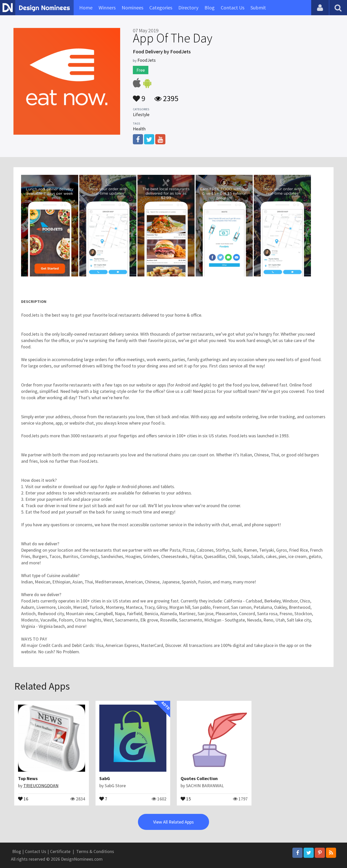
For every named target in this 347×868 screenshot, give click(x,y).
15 (188, 798)
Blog (209, 7)
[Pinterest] (320, 853)
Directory (188, 7)
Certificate (60, 851)
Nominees (132, 7)
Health (139, 129)
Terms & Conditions (95, 851)
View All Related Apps (173, 822)
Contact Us (232, 7)
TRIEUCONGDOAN (40, 785)
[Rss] (331, 853)
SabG (104, 778)
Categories (160, 7)
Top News (28, 778)
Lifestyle (141, 114)
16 (25, 798)
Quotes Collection (199, 778)
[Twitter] (309, 853)
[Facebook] (297, 853)
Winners (107, 7)
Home (85, 7)
